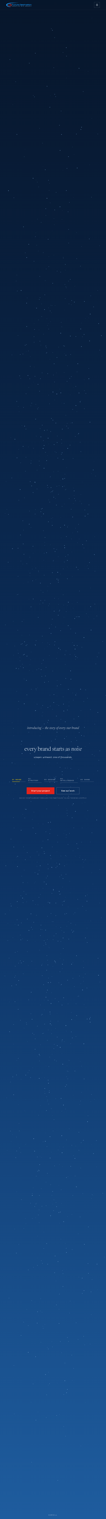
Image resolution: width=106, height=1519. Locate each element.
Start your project (40, 791)
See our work (67, 791)
